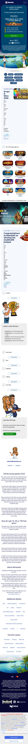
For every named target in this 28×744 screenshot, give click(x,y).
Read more (9, 434)
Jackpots (19, 80)
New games (19, 74)
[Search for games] (7, 70)
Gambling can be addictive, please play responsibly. (14, 689)
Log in (24, 2)
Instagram (22, 628)
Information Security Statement (14, 623)
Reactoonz (7, 639)
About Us (19, 607)
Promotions (22, 603)
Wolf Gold (21, 639)
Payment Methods (12, 603)
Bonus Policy (20, 615)
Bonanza (14, 639)
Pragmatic (7, 158)
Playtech (8, 168)
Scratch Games (10, 80)
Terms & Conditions (9, 615)
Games (12, 607)
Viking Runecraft (9, 643)
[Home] (5, 74)
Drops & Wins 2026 (7, 94)
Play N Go (20, 159)
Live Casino (19, 77)
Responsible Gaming (8, 611)
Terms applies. (17, 50)
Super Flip (5, 647)
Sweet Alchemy (19, 643)
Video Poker (9, 77)
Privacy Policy (14, 619)
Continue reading (7, 283)
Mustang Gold (10, 651)
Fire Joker (18, 651)
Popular (14, 83)
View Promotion (6, 135)
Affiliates (18, 611)
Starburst (12, 647)
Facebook (5, 628)
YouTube (12, 628)
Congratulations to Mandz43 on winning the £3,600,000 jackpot (12, 237)
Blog (4, 603)
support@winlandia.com (14, 461)
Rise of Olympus (21, 647)
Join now (13, 35)
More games (14, 298)
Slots (11, 74)
